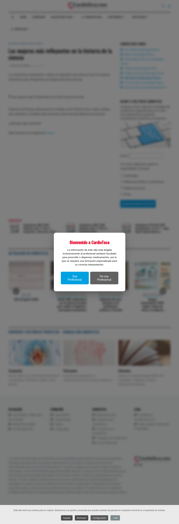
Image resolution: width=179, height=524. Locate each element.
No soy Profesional (104, 278)
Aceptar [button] (66, 517)
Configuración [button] (99, 517)
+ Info (115, 517)
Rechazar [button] (81, 517)
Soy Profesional (75, 278)
